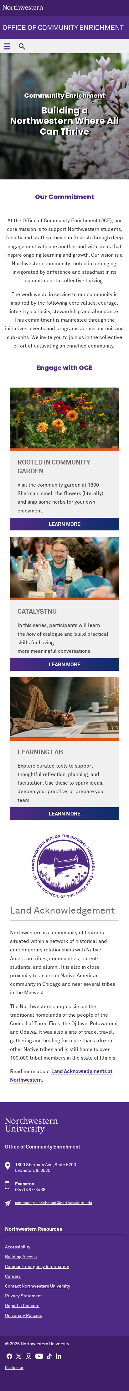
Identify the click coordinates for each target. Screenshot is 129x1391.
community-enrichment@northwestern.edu (53, 1203)
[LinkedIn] (58, 1356)
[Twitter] (19, 1356)
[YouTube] (39, 1356)
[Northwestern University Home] (23, 7)
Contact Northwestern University (37, 1286)
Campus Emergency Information (37, 1267)
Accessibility (17, 1247)
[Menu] (7, 46)
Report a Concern (22, 1306)
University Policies (23, 1315)
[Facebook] (9, 1356)
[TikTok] (49, 1356)
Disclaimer (14, 1368)
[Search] (22, 46)
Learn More (64, 524)
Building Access (21, 1257)
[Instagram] (28, 1356)
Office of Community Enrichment (63, 28)
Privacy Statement (23, 1296)
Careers (13, 1276)
